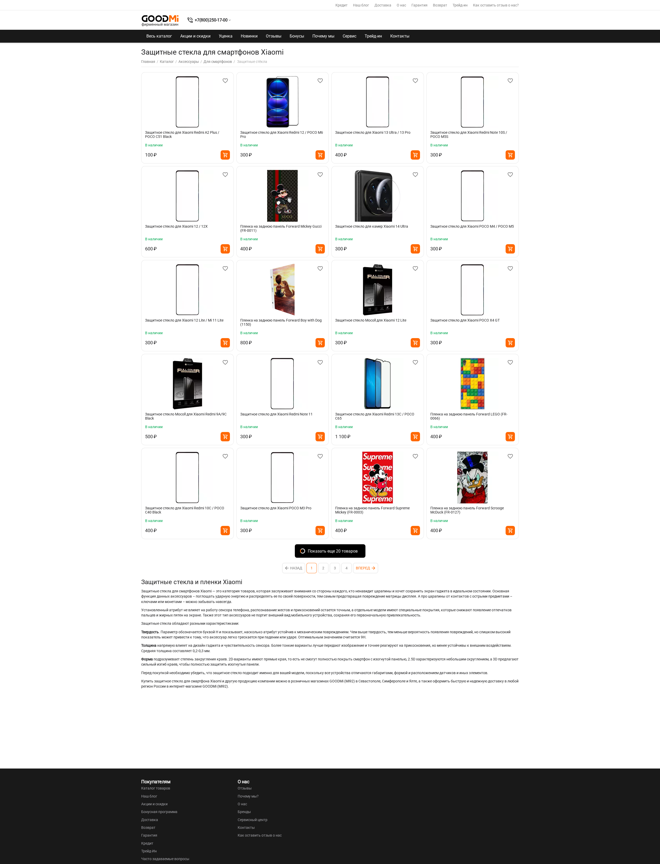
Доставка (382, 5)
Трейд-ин (460, 5)
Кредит (341, 5)
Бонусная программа (159, 812)
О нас (401, 5)
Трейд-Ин (149, 851)
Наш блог (361, 5)
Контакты (399, 36)
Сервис (349, 36)
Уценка (226, 36)
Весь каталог (159, 36)
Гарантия (419, 5)
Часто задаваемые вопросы (165, 859)
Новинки (249, 36)
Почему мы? (248, 796)
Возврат (440, 5)
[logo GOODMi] (160, 21)
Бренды (244, 812)
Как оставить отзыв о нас (260, 835)
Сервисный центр (252, 820)
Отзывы (273, 36)
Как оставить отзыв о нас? (496, 5)
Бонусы (297, 36)
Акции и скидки (195, 36)
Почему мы (323, 36)
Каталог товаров (155, 788)
